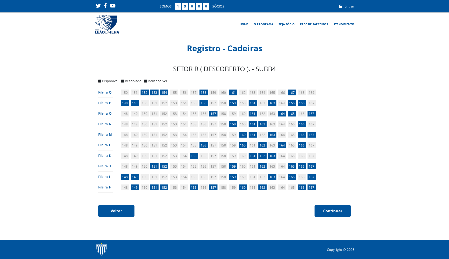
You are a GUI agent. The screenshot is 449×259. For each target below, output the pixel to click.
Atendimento (343, 24)
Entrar (348, 6)
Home (244, 24)
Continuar (332, 211)
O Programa (263, 24)
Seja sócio (287, 24)
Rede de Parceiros (314, 24)
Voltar (116, 211)
